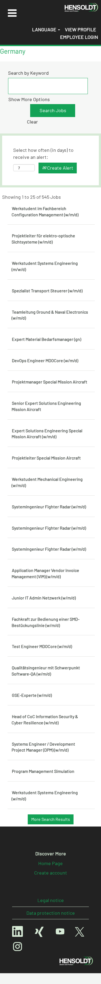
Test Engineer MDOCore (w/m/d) (42, 646)
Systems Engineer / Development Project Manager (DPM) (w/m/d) (43, 747)
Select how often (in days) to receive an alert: (43, 153)
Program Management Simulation (43, 771)
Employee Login (79, 37)
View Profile (80, 29)
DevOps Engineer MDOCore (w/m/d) (45, 360)
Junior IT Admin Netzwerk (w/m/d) (44, 597)
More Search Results (50, 819)
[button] (12, 12)
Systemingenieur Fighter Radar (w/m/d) (49, 506)
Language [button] (44, 29)
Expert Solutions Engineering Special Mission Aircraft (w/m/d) (47, 433)
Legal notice (50, 900)
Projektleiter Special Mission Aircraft (46, 457)
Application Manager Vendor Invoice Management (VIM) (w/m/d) (45, 573)
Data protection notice (50, 913)
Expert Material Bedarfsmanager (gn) (46, 339)
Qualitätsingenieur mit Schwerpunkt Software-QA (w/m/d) (46, 670)
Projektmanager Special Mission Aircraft (49, 381)
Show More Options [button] (29, 99)
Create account (50, 872)
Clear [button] (32, 122)
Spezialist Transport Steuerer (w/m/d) (47, 290)
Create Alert (59, 168)
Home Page (50, 863)
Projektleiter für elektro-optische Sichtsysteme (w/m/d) (43, 238)
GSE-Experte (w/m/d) (32, 695)
